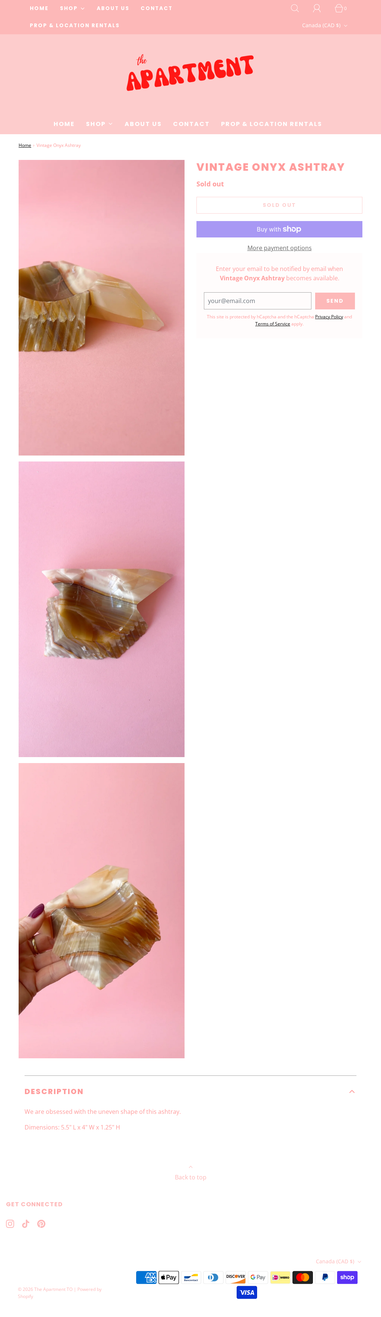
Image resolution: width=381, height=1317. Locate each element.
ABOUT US (113, 8)
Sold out (279, 205)
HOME (39, 8)
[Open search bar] (299, 8)
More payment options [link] (279, 248)
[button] (190, 1091)
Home (25, 145)
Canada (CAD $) (322, 25)
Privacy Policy (329, 317)
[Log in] (321, 8)
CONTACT (157, 8)
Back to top (190, 1177)
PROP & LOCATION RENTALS (75, 25)
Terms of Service (272, 324)
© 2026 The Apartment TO (45, 1289)
